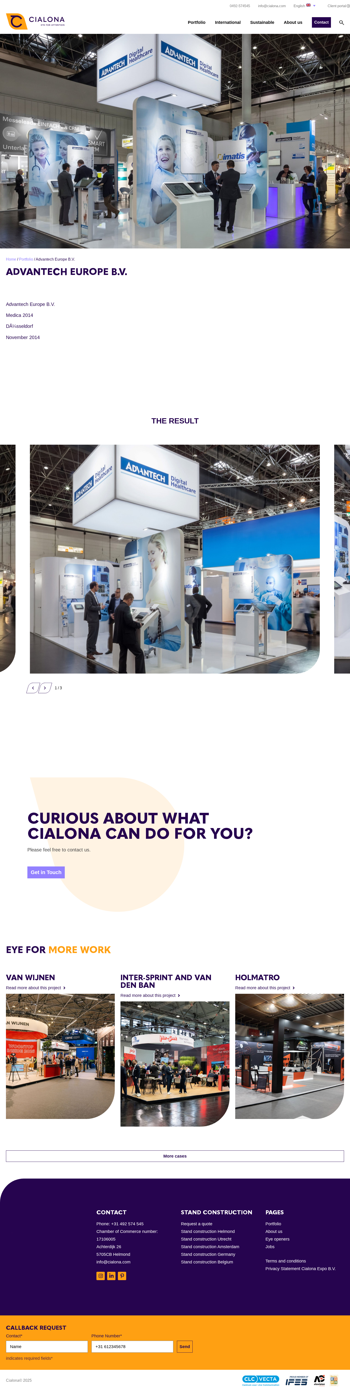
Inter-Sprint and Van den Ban (165, 981)
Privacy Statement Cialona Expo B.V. (300, 1268)
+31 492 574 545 (127, 1223)
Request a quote (196, 1223)
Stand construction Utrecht (206, 1239)
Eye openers (277, 1239)
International (228, 22)
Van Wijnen (30, 977)
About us (293, 22)
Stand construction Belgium (207, 1262)
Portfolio (196, 22)
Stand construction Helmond (208, 1231)
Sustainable (262, 22)
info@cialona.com (113, 1262)
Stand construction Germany (208, 1254)
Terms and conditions (285, 1261)
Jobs (270, 1246)
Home (11, 259)
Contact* (14, 1336)
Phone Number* (106, 1336)
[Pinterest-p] (122, 1276)
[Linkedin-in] (111, 1276)
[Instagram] (100, 1276)
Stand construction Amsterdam (210, 1246)
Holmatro (257, 977)
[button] (305, 6)
